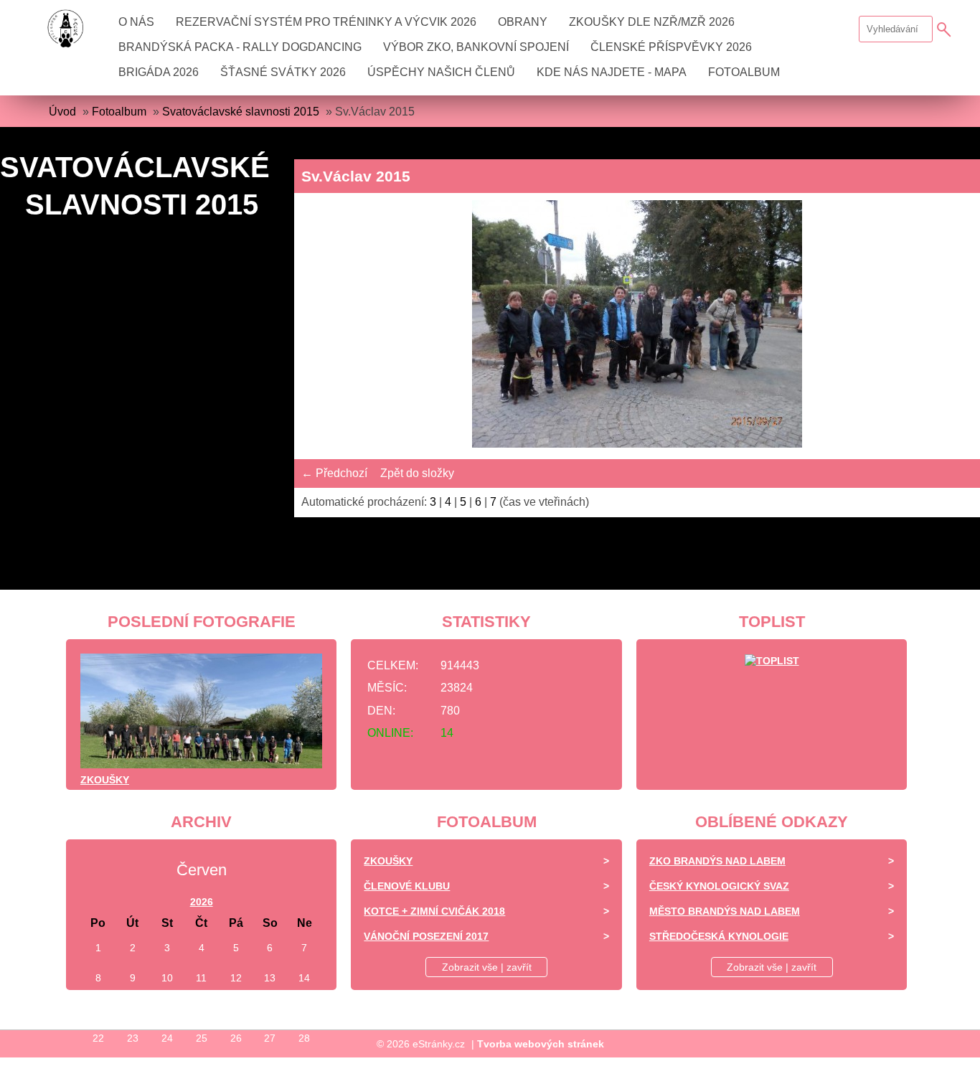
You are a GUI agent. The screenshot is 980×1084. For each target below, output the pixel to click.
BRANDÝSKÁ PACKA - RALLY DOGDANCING (240, 47)
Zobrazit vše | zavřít (487, 967)
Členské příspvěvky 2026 (671, 47)
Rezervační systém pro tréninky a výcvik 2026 (326, 22)
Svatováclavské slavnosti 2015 (240, 111)
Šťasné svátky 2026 (283, 72)
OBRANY (522, 22)
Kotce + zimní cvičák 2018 (434, 911)
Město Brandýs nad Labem (724, 911)
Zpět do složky (417, 473)
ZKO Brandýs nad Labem (717, 861)
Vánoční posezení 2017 (426, 936)
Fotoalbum (744, 72)
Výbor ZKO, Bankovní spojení (476, 47)
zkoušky (104, 780)
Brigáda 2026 (158, 72)
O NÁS (136, 22)
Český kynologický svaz (719, 886)
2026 (201, 902)
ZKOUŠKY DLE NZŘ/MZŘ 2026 (652, 22)
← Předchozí (334, 473)
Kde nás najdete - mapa (612, 72)
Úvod (62, 111)
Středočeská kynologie (718, 936)
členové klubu (407, 886)
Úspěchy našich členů (441, 72)
